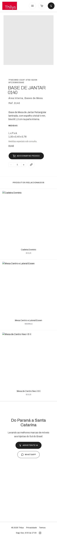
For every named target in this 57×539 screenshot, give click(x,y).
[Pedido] (41, 5)
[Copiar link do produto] (31, 164)
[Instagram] (40, 533)
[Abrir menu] (32, 5)
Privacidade (31, 528)
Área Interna (15, 98)
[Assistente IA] (51, 5)
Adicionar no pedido (28, 156)
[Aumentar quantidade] (23, 164)
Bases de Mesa (33, 98)
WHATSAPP (30, 455)
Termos (42, 528)
